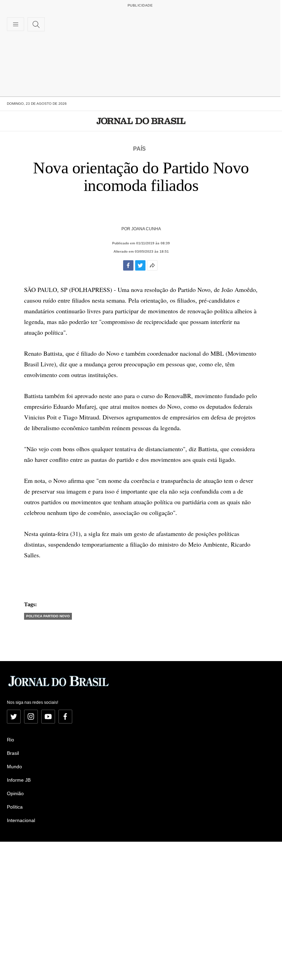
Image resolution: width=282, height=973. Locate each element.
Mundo (14, 766)
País (139, 149)
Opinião (15, 793)
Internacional (21, 820)
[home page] (141, 120)
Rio (10, 739)
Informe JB (19, 780)
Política (15, 807)
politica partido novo (48, 616)
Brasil (13, 753)
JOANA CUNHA (146, 228)
